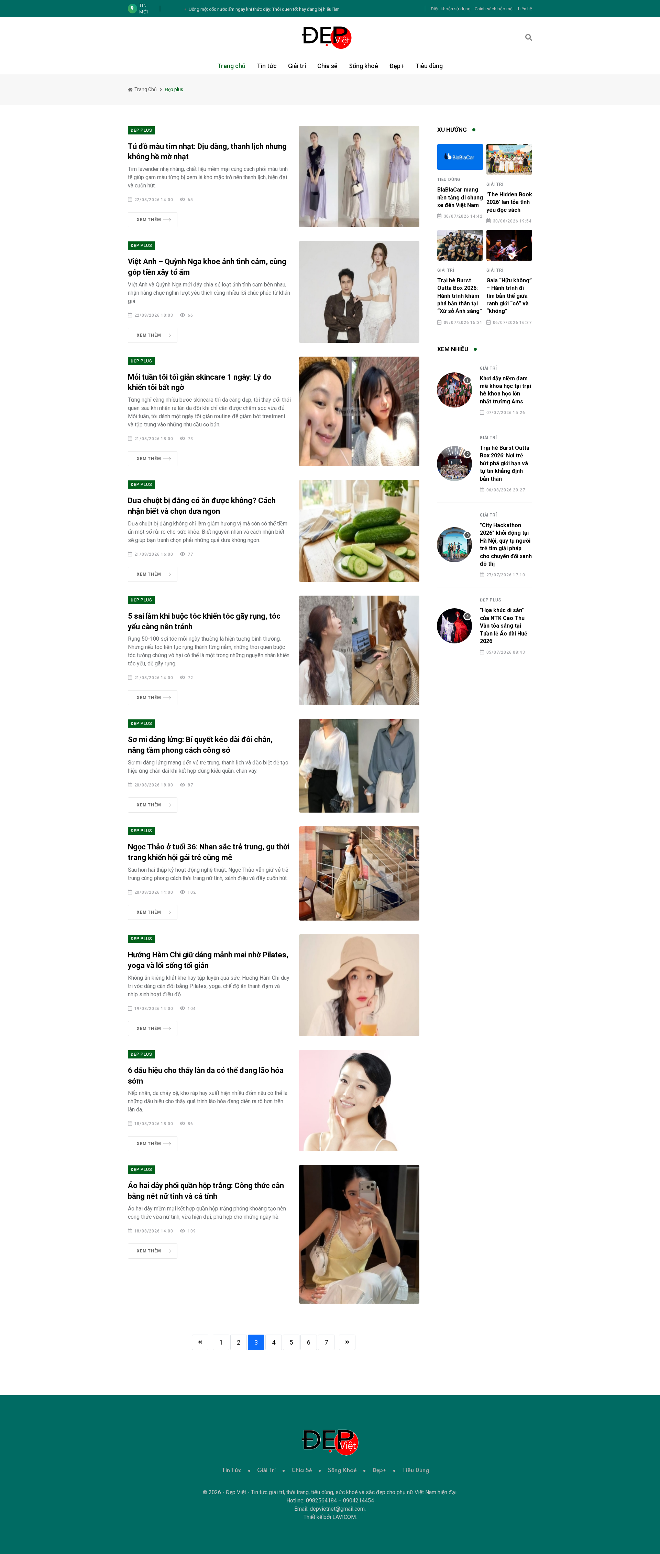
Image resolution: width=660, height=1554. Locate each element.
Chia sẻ (327, 65)
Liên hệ (525, 8)
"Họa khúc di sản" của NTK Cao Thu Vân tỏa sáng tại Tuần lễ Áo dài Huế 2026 (503, 625)
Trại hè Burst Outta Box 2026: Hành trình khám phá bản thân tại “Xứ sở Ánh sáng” (459, 296)
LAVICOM (344, 1517)
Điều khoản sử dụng (451, 8)
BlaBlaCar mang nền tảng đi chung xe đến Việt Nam (460, 197)
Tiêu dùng (429, 65)
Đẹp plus (141, 130)
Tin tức (267, 65)
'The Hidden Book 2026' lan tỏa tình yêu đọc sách (509, 202)
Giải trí (297, 65)
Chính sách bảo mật (494, 8)
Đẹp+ (396, 65)
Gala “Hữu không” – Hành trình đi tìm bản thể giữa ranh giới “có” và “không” (509, 296)
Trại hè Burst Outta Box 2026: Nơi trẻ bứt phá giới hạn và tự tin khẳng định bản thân (504, 463)
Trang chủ (231, 65)
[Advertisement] (484, 773)
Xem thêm (149, 219)
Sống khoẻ (363, 65)
